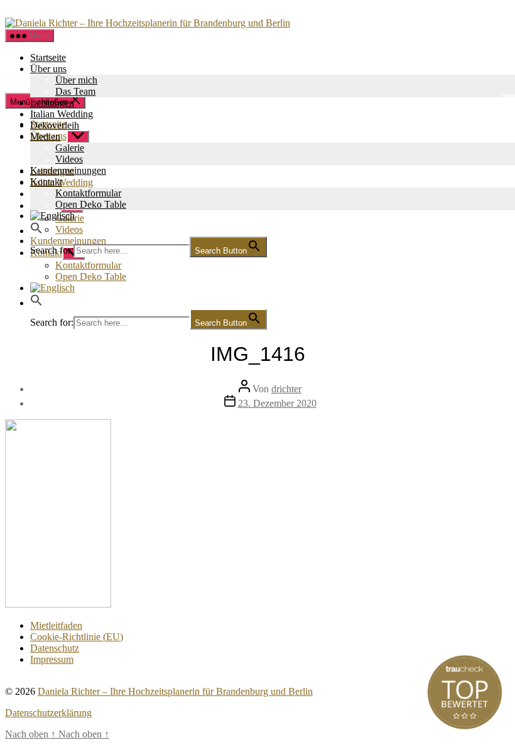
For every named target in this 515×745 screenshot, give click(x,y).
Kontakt (46, 181)
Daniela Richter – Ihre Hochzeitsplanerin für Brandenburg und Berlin (175, 691)
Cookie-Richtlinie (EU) (76, 636)
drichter (286, 388)
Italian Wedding (61, 114)
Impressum (51, 659)
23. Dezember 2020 (277, 403)
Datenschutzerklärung (48, 712)
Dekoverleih (54, 125)
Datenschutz (54, 648)
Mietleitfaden (56, 625)
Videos (69, 159)
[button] (36, 230)
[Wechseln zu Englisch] (270, 288)
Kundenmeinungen (68, 170)
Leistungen (52, 102)
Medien (45, 136)
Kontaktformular (88, 193)
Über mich (76, 80)
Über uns (48, 68)
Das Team (75, 91)
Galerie (69, 147)
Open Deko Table (90, 204)
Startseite (48, 57)
